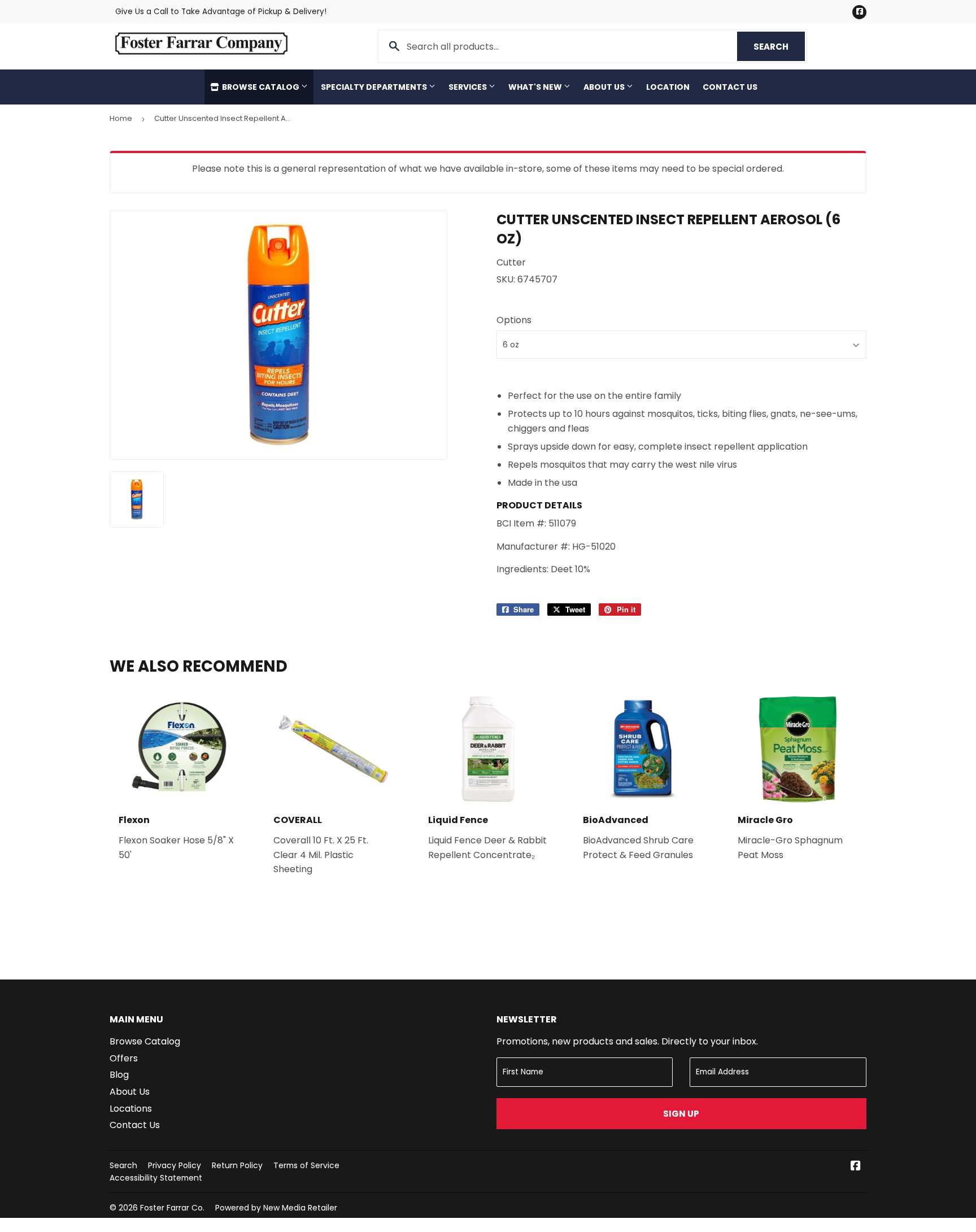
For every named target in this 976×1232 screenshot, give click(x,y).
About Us (604, 87)
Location (668, 87)
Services (468, 87)
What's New (536, 87)
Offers (124, 1058)
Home (121, 118)
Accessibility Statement (156, 1177)
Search (779, 47)
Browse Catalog (260, 87)
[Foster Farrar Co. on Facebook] (856, 1166)
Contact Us (730, 87)
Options (513, 320)
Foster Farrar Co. (172, 1207)
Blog (119, 1074)
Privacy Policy (174, 1165)
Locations (131, 1108)
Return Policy (237, 1165)
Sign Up (681, 1114)
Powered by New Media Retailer (276, 1207)
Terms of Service (306, 1165)
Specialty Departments (375, 87)
